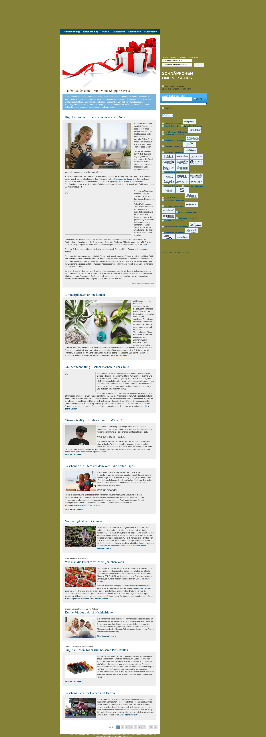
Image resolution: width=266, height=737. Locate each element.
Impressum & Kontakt (103, 736)
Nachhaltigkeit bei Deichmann (84, 521)
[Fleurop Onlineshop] (168, 164)
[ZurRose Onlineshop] (182, 239)
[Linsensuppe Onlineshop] (191, 206)
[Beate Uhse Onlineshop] (182, 158)
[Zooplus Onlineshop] (173, 134)
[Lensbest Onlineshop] (173, 200)
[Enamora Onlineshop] (196, 184)
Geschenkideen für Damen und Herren (90, 693)
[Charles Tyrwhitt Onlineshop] (176, 172)
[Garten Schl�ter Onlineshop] (191, 233)
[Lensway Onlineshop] (173, 206)
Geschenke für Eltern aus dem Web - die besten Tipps (100, 466)
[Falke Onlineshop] (171, 186)
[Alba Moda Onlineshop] (189, 146)
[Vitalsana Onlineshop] (193, 140)
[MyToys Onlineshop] (186, 212)
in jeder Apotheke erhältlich (77, 599)
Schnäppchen (177, 74)
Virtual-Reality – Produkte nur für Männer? (93, 420)
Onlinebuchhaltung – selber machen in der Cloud (97, 367)
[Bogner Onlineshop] (196, 164)
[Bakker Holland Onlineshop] (168, 158)
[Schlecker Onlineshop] (173, 221)
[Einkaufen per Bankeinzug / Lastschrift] (119, 33)
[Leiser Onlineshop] (191, 198)
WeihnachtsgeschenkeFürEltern (79, 505)
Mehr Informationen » (120, 355)
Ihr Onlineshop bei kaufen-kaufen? (176, 252)
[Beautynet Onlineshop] (196, 158)
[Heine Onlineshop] (168, 192)
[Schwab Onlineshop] (173, 152)
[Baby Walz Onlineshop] (190, 123)
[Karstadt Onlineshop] (173, 198)
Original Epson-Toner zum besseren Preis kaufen (96, 650)
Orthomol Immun (143, 588)
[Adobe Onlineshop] (172, 146)
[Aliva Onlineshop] (190, 152)
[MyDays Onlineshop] (168, 212)
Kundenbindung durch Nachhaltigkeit (90, 612)
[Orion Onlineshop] (168, 218)
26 (151, 727)
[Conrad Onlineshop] (192, 126)
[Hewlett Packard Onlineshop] (182, 192)
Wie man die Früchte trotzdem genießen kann (94, 562)
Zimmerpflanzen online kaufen (85, 294)
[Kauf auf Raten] (90, 33)
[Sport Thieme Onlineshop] (175, 132)
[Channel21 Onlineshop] (174, 140)
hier (145, 245)
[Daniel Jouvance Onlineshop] (168, 178)
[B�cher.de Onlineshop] (182, 170)
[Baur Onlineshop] (171, 126)
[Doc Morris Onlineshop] (196, 178)
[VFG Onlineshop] (168, 239)
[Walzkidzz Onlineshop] (173, 233)
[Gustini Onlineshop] (192, 186)
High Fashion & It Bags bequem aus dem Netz (95, 117)
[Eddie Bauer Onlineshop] (182, 184)
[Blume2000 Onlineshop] (182, 164)
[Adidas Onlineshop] (172, 123)
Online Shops (177, 78)
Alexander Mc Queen (123, 179)
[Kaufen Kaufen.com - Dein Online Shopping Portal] (110, 15)
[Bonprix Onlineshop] (168, 170)
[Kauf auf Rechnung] (70, 33)
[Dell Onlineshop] (182, 178)
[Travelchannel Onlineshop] (175, 227)
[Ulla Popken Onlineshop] (195, 227)
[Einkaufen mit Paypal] (105, 33)
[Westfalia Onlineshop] (195, 132)
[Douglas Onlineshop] (168, 184)
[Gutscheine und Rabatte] (151, 33)
